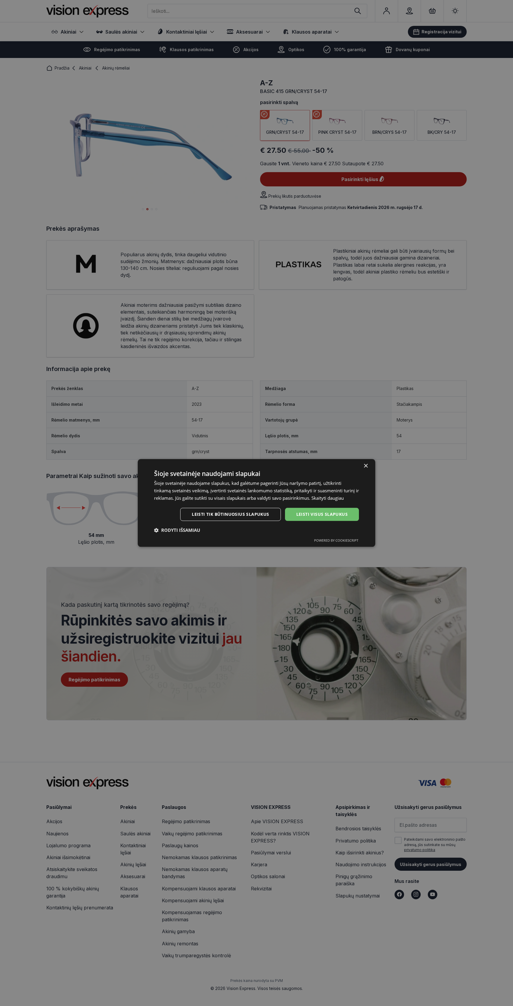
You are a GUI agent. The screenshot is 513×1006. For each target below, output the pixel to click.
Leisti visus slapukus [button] (322, 514)
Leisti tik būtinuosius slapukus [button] (230, 514)
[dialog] (256, 503)
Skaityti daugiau (327, 498)
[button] (177, 530)
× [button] (365, 466)
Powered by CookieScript (336, 540)
